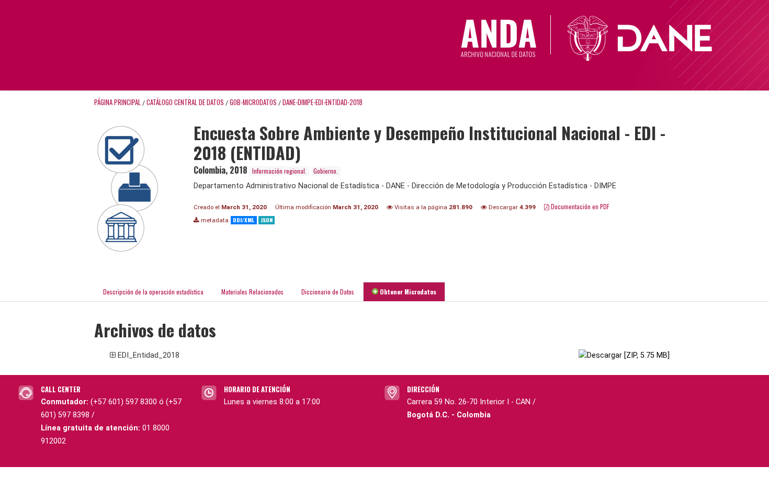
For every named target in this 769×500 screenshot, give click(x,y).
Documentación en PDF (579, 206)
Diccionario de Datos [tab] (327, 291)
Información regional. (279, 170)
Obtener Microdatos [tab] (407, 291)
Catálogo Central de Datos (185, 102)
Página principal (117, 102)
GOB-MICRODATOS (253, 102)
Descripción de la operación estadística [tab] (153, 291)
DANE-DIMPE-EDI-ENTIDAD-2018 (322, 102)
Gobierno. (325, 170)
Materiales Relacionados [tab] (252, 291)
